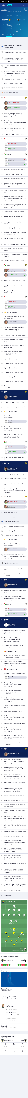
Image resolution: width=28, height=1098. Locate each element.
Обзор (4, 34)
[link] (10, 5)
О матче (15, 34)
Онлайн (9, 34)
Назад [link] (4, 9)
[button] (23, 5)
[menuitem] (13, 5)
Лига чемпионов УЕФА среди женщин (3, 5)
